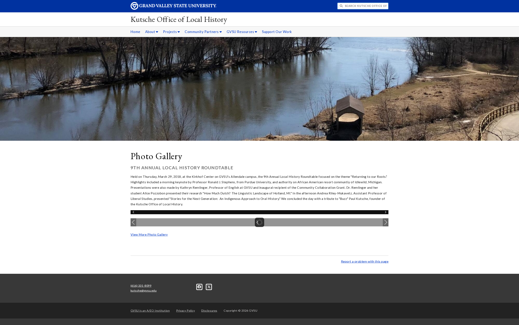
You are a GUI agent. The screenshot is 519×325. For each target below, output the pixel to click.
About (150, 32)
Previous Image (133, 222)
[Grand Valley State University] (174, 8)
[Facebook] (200, 286)
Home (135, 32)
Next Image (385, 222)
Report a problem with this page (365, 261)
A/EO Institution (150, 310)
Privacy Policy (185, 310)
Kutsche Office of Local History (179, 19)
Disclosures (209, 310)
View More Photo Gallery (149, 234)
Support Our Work (277, 32)
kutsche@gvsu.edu (144, 290)
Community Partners (202, 32)
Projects (170, 32)
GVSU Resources (241, 32)
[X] (209, 286)
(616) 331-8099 (141, 285)
